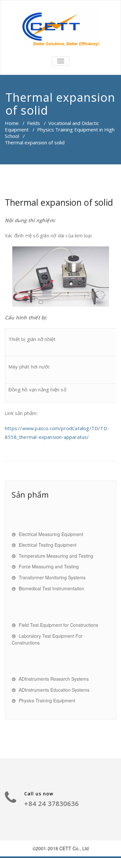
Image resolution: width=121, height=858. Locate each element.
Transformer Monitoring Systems (52, 577)
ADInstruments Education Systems (54, 690)
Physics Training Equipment (47, 700)
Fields (33, 123)
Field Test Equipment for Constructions (58, 625)
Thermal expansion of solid (59, 202)
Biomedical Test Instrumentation (51, 588)
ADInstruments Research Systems (54, 679)
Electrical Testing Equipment (47, 545)
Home (12, 123)
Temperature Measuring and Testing (56, 556)
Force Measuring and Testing (49, 566)
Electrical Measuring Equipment (51, 534)
